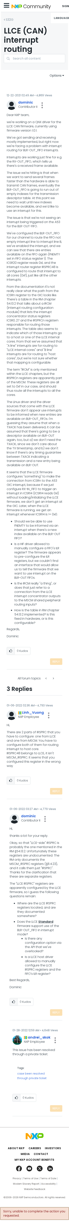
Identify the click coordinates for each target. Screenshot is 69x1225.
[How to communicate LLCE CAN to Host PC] (46, 678)
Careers (35, 1148)
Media (25, 1154)
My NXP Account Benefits (34, 1160)
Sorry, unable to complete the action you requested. (34, 1213)
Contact (41, 1154)
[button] (42, 105)
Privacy (17, 1178)
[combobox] (34, 58)
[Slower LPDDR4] (53, 678)
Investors (53, 1148)
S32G (9, 19)
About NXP (16, 1148)
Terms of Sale (48, 1178)
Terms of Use (30, 1178)
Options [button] (56, 75)
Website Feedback (34, 1189)
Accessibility (48, 1184)
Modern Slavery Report (26, 1184)
